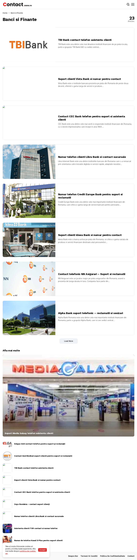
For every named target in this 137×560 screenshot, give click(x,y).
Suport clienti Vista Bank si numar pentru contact (89, 79)
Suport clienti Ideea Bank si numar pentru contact (90, 235)
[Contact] (17, 4)
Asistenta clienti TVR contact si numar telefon (36, 528)
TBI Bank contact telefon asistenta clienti (84, 39)
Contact (131, 556)
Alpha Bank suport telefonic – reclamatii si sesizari (90, 313)
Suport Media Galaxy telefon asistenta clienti (29, 433)
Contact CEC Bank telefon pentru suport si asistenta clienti (42, 492)
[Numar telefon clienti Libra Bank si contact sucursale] (7, 516)
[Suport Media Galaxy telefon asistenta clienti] (68, 396)
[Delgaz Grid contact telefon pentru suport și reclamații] (7, 444)
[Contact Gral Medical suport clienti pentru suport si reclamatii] (7, 456)
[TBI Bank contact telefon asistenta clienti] (7, 468)
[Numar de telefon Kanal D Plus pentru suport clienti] (7, 540)
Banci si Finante (17, 13)
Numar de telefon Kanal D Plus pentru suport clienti (38, 540)
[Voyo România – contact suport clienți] (7, 504)
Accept (42, 550)
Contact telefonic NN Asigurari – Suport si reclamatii (91, 274)
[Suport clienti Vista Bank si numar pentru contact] (7, 480)
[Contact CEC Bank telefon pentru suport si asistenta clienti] (7, 492)
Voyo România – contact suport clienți (32, 504)
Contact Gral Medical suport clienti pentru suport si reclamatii (43, 456)
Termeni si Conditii (89, 556)
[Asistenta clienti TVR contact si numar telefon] (7, 528)
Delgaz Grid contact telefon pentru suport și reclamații (39, 444)
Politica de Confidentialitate (112, 556)
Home (5, 13)
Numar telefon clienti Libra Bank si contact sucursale (92, 156)
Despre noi (73, 556)
